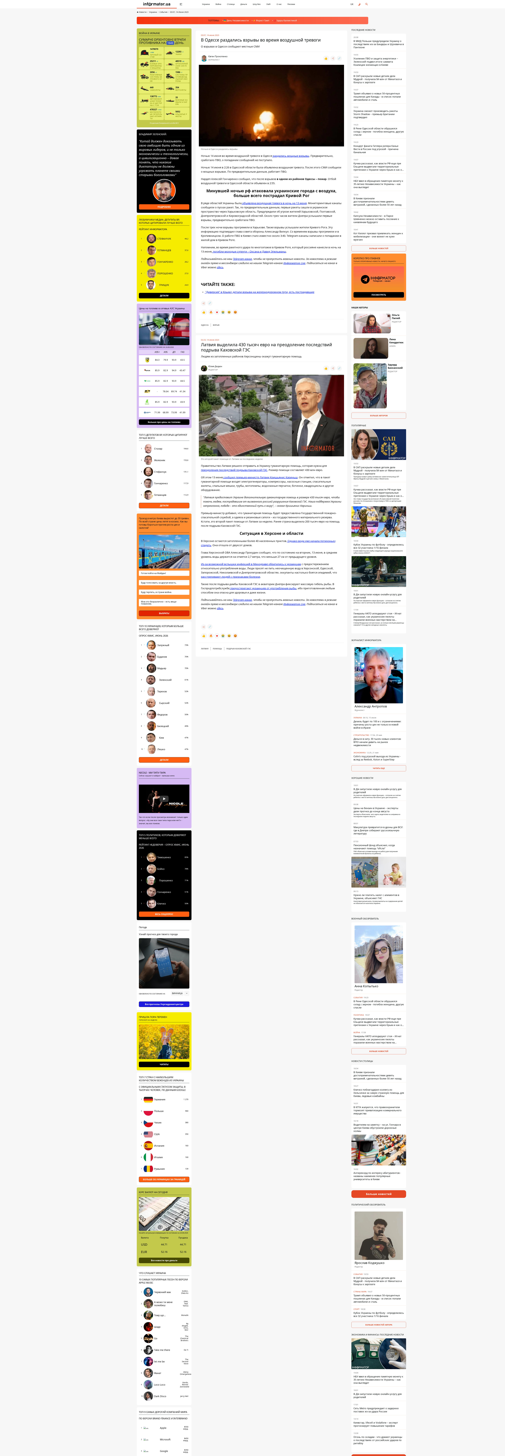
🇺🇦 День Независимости (236, 20)
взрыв (216, 325)
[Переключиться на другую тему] (359, 4)
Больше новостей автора (378, 1325)
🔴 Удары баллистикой (285, 20)
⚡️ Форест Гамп (261, 20)
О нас (279, 4)
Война (218, 4)
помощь (217, 648)
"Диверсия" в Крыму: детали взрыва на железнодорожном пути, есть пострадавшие (259, 292)
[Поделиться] (333, 58)
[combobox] (180, 993)
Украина (206, 4)
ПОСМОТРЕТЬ (379, 294)
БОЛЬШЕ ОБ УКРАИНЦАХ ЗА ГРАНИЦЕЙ (164, 1179)
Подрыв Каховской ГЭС (238, 648)
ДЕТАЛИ (164, 295)
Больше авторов (379, 415)
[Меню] (181, 4)
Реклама (291, 4)
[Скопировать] (339, 58)
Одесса (205, 325)
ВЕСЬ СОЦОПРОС (164, 914)
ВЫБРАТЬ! (164, 613)
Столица (231, 4)
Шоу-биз (257, 4)
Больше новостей (378, 248)
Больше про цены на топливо (164, 422)
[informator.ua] (157, 4)
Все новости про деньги (164, 1260)
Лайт (268, 4)
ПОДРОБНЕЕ (164, 206)
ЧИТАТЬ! (164, 1064)
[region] (164, 1000)
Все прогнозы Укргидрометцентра (164, 1004)
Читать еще (379, 768)
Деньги (243, 4)
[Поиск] (366, 4)
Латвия (204, 648)
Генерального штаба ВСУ (169, 123)
